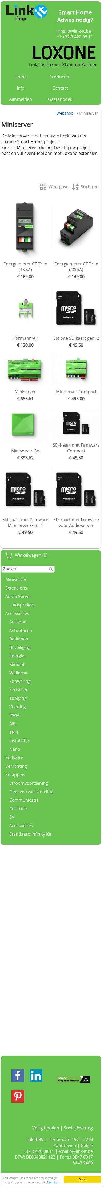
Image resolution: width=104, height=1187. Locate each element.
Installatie (19, 741)
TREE (14, 732)
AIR (12, 724)
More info (53, 1182)
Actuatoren (20, 630)
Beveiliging (20, 647)
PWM (14, 715)
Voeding (17, 707)
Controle (18, 808)
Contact (60, 88)
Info (21, 88)
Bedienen (18, 639)
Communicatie (24, 800)
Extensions (16, 588)
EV (11, 817)
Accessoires (17, 613)
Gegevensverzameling (31, 792)
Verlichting (16, 766)
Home (20, 77)
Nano (14, 749)
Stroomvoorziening (28, 783)
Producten (60, 77)
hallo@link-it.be (75, 31)
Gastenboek (60, 99)
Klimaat (17, 664)
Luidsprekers (22, 605)
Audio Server (18, 596)
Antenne (17, 622)
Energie (17, 656)
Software (14, 758)
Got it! (82, 1179)
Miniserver (16, 579)
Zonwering (20, 681)
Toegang (18, 698)
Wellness (18, 673)
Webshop (65, 113)
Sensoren (19, 690)
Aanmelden (20, 99)
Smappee (14, 775)
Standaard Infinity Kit (30, 834)
